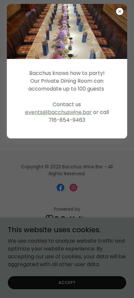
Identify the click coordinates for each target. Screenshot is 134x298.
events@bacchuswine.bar (58, 112)
